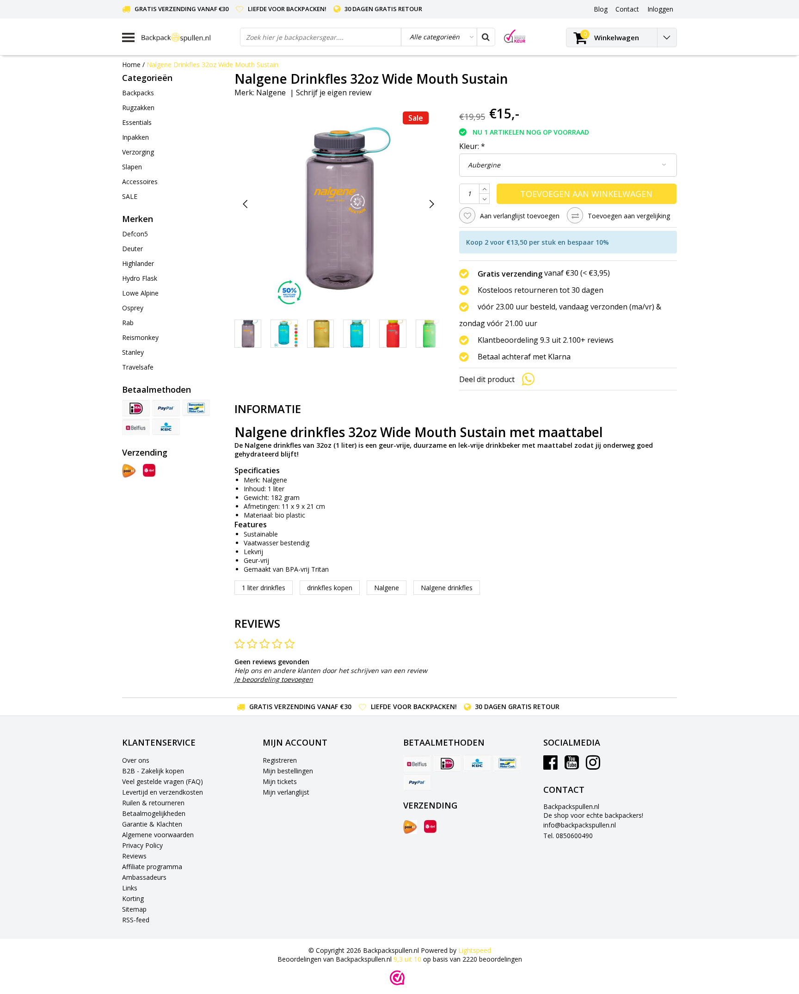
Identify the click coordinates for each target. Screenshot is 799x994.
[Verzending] (129, 471)
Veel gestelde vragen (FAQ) (162, 781)
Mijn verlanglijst (286, 792)
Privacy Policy (142, 845)
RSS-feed (135, 919)
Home (131, 64)
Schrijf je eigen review (333, 92)
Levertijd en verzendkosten (162, 792)
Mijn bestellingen (288, 770)
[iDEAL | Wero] (136, 408)
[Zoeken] (485, 37)
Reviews (134, 856)
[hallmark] (514, 36)
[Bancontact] (196, 408)
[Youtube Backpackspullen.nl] (572, 765)
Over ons (135, 760)
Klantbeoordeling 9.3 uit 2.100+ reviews (546, 340)
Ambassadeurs (144, 877)
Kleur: (472, 146)
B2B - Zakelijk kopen (153, 770)
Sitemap (134, 909)
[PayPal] (166, 408)
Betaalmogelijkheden (153, 813)
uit (407, 959)
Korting (133, 898)
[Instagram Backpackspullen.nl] (593, 765)
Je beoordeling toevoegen (273, 679)
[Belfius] (136, 427)
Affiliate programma (152, 866)
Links (129, 887)
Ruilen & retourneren (153, 802)
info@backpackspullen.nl (579, 825)
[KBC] (166, 427)
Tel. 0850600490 (568, 835)
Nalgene (271, 92)
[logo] (187, 37)
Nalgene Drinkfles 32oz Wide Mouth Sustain (212, 64)
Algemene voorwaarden (158, 834)
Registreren (280, 760)
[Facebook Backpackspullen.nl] (550, 765)
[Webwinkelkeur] (397, 977)
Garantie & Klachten (152, 824)
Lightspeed (474, 950)
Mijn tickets (280, 781)
